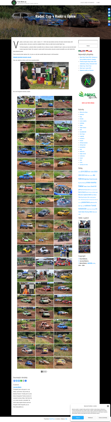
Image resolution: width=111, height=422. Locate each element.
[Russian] (91, 51)
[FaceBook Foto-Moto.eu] (88, 80)
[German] (87, 51)
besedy (81, 119)
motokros (82, 138)
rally (81, 149)
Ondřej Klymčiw (93, 197)
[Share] (109, 24)
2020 (86, 171)
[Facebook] (109, 9)
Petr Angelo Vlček (91, 199)
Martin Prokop (88, 192)
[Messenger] (109, 15)
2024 (52, 24)
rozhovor (87, 206)
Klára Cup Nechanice (93, 189)
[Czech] (81, 51)
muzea (81, 140)
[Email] (109, 21)
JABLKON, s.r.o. (91, 263)
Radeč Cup (60, 24)
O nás (98, 2)
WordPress (52, 419)
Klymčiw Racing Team (85, 189)
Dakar (81, 125)
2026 (86, 175)
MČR (93, 194)
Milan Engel (95, 192)
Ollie (88, 197)
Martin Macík (82, 192)
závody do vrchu (84, 164)
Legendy (82, 136)
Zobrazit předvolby (103, 417)
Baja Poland (90, 179)
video (90, 212)
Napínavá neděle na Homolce (87, 70)
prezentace (82, 147)
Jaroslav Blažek (62, 20)
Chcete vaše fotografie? (87, 2)
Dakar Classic (83, 127)
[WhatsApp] (109, 18)
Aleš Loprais (90, 175)
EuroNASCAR (83, 132)
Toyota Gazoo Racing (91, 209)
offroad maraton (84, 143)
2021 (89, 171)
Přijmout (78, 417)
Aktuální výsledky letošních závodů (22, 57)
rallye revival (83, 153)
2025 (83, 175)
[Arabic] (79, 51)
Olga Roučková (84, 197)
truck (81, 162)
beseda (95, 179)
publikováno (92, 202)
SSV (81, 160)
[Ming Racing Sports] (88, 95)
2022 (92, 172)
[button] (108, 406)
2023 (95, 172)
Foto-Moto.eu (21, 2)
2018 (79, 171)
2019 (82, 172)
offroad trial (82, 145)
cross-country (83, 121)
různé (81, 158)
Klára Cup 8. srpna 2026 (85, 68)
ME (92, 192)
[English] (83, 51)
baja (81, 116)
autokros (58, 22)
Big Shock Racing (82, 182)
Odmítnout (90, 417)
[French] (85, 51)
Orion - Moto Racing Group (83, 199)
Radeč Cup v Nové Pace (85, 66)
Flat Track (82, 134)
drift (81, 129)
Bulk (66, 419)
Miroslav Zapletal (83, 195)
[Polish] (89, 51)
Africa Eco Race (84, 112)
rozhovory (82, 156)
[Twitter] (109, 12)
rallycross (82, 151)
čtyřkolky (82, 123)
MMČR (90, 195)
